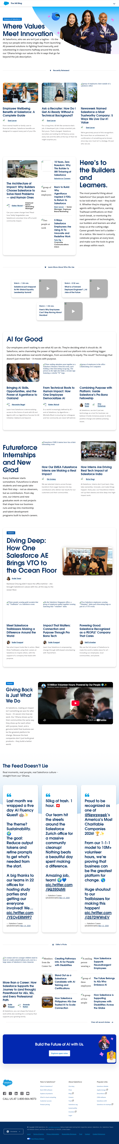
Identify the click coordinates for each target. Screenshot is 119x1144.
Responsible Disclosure (69, 1134)
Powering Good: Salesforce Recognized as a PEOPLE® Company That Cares (95, 631)
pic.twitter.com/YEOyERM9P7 (20, 915)
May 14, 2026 (25, 926)
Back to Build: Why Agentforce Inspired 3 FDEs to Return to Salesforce (62, 195)
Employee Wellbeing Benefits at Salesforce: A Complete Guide (19, 112)
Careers (11, 533)
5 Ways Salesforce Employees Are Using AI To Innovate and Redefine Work (62, 228)
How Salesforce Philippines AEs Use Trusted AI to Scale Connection (65, 1003)
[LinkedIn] (16, 1094)
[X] (11, 1094)
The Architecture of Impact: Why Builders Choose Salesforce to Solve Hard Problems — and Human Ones (21, 190)
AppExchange (101, 1090)
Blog (70, 1094)
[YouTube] (28, 1094)
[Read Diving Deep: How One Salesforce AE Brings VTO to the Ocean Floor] (87, 561)
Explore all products (46, 1094)
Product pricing (45, 1104)
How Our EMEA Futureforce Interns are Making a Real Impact (59, 470)
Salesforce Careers (62, 178)
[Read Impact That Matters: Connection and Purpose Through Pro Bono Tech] (59, 610)
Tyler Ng (57, 240)
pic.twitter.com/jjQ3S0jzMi (59, 887)
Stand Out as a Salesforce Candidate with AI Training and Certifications (65, 982)
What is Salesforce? (46, 1086)
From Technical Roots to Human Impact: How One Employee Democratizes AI (58, 393)
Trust (70, 1101)
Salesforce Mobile (102, 1086)
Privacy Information (53, 1134)
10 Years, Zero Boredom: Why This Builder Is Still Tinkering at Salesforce (62, 168)
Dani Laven (59, 207)
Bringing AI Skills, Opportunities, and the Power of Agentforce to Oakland (22, 393)
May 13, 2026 (64, 898)
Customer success (45, 1101)
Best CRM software (46, 1090)
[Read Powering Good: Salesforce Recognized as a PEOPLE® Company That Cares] (96, 610)
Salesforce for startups (104, 1104)
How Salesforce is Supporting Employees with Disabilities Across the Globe (104, 1001)
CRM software (101, 1097)
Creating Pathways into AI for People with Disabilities (65, 962)
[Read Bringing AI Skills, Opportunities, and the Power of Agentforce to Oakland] (23, 372)
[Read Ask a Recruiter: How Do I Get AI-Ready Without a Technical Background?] (59, 93)
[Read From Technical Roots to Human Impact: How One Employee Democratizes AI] (59, 372)
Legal (70, 1115)
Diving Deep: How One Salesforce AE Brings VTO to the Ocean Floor (32, 555)
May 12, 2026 (103, 926)
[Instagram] (22, 1094)
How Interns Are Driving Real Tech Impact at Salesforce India (96, 470)
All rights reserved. (54, 1127)
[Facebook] (5, 1094)
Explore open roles (59, 1053)
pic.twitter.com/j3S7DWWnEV (98, 915)
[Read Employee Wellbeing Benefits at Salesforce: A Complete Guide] (20, 93)
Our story (71, 1086)
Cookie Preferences (99, 1134)
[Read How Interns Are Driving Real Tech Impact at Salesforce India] (98, 451)
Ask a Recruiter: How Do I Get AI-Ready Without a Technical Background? (59, 112)
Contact (87, 1134)
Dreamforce (101, 1094)
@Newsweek (96, 814)
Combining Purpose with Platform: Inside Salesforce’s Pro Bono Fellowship (96, 393)
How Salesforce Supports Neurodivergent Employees (102, 963)
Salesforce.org (73, 1104)
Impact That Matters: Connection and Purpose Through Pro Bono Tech (57, 631)
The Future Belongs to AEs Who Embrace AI (104, 981)
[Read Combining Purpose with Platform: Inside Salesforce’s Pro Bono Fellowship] (96, 372)
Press (70, 1090)
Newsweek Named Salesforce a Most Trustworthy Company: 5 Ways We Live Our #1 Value (97, 115)
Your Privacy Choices (37, 1139)
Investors (71, 1112)
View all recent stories (100, 1022)
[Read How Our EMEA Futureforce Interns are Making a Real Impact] (59, 451)
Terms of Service (38, 1134)
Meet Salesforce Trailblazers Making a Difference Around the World (21, 631)
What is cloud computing (48, 1097)
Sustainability (73, 1108)
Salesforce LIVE (102, 1101)
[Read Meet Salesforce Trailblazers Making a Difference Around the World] (23, 610)
